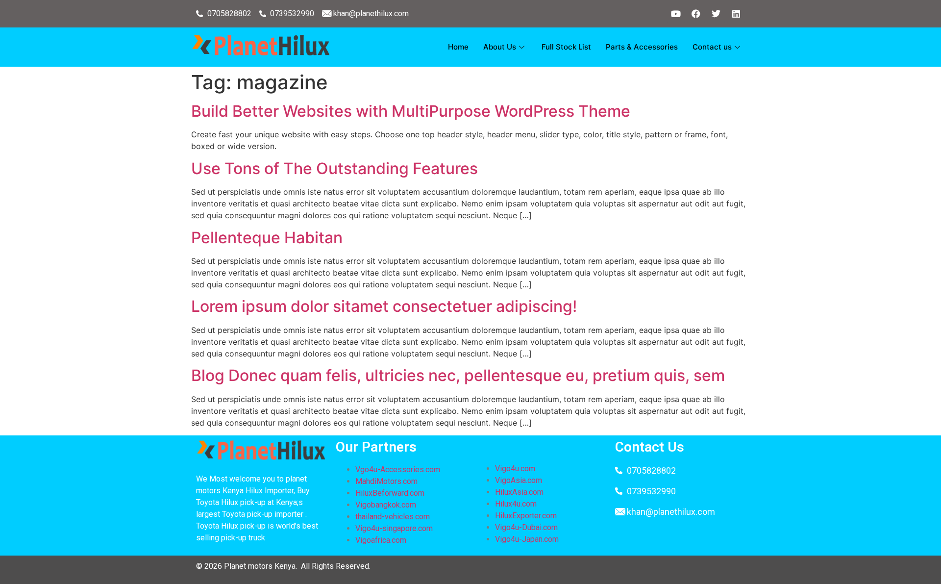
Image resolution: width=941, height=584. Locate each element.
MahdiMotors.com (386, 481)
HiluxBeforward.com (389, 493)
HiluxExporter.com (526, 515)
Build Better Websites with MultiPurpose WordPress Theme (410, 111)
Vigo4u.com (515, 468)
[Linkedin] (736, 14)
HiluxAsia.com (519, 492)
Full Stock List (566, 46)
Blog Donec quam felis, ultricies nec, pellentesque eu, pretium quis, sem (458, 375)
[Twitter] (716, 14)
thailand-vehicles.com (393, 516)
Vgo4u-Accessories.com (397, 469)
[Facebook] (696, 14)
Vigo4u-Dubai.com (526, 527)
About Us (499, 46)
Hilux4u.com (516, 503)
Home (458, 46)
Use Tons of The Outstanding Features (334, 168)
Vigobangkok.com (385, 504)
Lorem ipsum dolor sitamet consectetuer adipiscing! (384, 306)
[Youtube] (676, 14)
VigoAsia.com (518, 480)
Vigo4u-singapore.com (394, 528)
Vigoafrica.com (380, 540)
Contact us (712, 46)
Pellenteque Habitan (267, 237)
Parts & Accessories (642, 46)
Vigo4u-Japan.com (527, 539)
